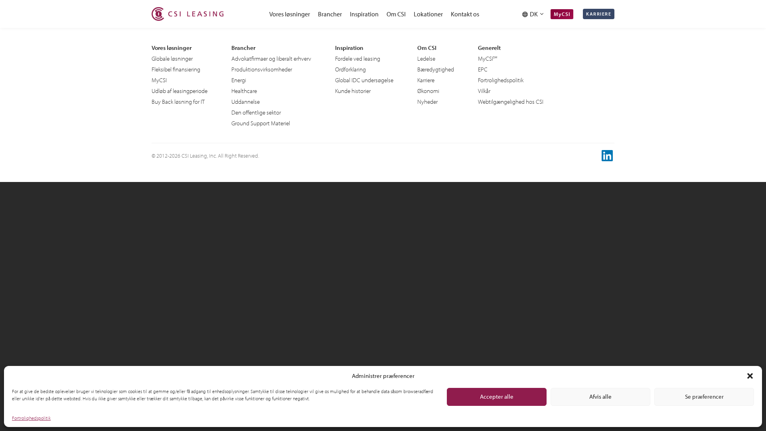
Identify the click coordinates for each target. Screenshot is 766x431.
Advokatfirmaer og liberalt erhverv (271, 58)
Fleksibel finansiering (176, 69)
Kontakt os (465, 14)
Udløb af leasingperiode (179, 91)
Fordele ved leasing (357, 58)
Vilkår (484, 91)
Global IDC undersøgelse (364, 80)
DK (535, 14)
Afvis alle (600, 396)
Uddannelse (245, 101)
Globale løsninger (172, 58)
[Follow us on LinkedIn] (608, 155)
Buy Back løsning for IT (178, 101)
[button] (750, 376)
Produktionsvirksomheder (261, 69)
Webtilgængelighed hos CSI (510, 101)
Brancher (330, 14)
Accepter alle (496, 396)
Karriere (598, 14)
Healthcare (244, 91)
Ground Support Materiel (260, 123)
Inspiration (364, 14)
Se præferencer (704, 396)
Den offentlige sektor (256, 112)
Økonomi (428, 91)
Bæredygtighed (435, 69)
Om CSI (396, 14)
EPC (483, 69)
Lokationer (428, 14)
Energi (238, 80)
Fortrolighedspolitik (31, 418)
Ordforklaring (350, 69)
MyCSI (562, 14)
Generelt (489, 47)
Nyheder (427, 101)
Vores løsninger (289, 14)
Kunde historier (353, 91)
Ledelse (426, 58)
